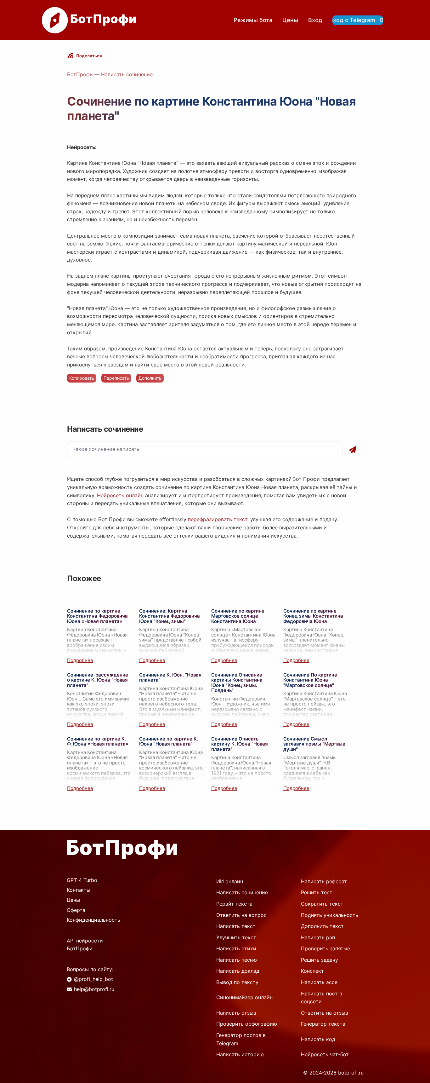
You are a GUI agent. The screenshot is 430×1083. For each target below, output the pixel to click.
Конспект (312, 971)
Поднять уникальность (329, 915)
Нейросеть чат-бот (325, 1054)
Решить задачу (319, 960)
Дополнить (150, 378)
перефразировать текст (217, 519)
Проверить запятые (325, 948)
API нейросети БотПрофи (85, 944)
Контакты (78, 890)
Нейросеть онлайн (120, 495)
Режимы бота (253, 20)
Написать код (318, 1039)
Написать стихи (236, 948)
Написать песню (236, 960)
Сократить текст (322, 904)
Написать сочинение (127, 74)
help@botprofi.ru (94, 989)
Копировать (81, 378)
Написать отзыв (236, 1013)
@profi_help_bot (93, 979)
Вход (315, 20)
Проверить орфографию (246, 1024)
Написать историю (240, 1054)
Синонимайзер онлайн (244, 997)
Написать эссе (319, 982)
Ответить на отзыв (324, 1013)
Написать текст (236, 926)
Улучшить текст (236, 937)
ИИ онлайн (229, 881)
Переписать (116, 378)
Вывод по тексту (237, 982)
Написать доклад (237, 971)
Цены (290, 20)
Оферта (76, 910)
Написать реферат (324, 881)
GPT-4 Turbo (82, 880)
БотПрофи (80, 74)
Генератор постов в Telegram (241, 1039)
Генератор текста (323, 1024)
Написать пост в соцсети (321, 997)
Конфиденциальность (93, 920)
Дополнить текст (322, 926)
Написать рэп (318, 937)
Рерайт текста (234, 904)
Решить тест (316, 892)
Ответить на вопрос (241, 915)
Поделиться (89, 55)
